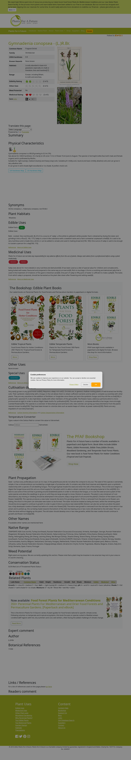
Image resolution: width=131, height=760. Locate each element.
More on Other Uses (24, 383)
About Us (61, 728)
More (15, 357)
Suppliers (75, 31)
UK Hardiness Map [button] (17, 170)
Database (32, 31)
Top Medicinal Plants (23, 723)
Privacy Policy (73, 384)
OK (96, 384)
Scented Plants (14, 378)
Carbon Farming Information (27, 413)
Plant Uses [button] (59, 31)
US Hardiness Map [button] (34, 170)
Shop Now (93, 357)
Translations (20, 730)
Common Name (30, 582)
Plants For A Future (17, 31)
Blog (83, 31)
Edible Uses (19, 708)
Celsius (11, 425)
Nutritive (23, 262)
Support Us (62, 713)
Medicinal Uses (21, 710)
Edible (96, 582)
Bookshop (62, 710)
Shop (69, 31)
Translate (25, 132)
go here (49, 686)
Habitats (18, 728)
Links (60, 718)
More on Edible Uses (24, 247)
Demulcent (13, 262)
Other (113, 582)
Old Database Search (66, 720)
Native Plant (42, 31)
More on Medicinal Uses (25, 279)
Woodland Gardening (23, 715)
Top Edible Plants (22, 720)
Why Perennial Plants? (23, 718)
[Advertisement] (114, 81)
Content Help (63, 708)
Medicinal (105, 582)
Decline (85, 384)
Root (22, 227)
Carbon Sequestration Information (52, 413)
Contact (61, 725)
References (12, 247)
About (51, 31)
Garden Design (21, 725)
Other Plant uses (21, 713)
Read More (16, 623)
